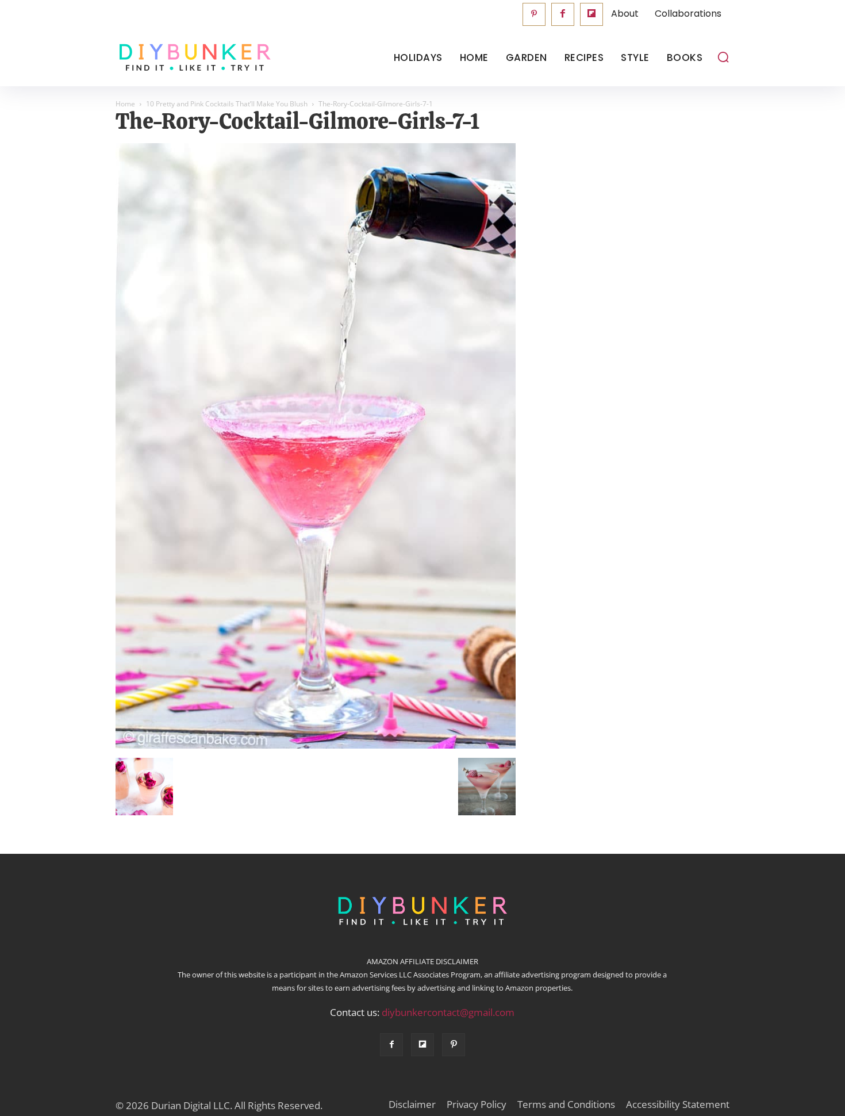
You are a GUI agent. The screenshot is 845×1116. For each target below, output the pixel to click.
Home (125, 104)
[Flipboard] (591, 14)
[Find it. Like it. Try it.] (192, 58)
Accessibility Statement (677, 1104)
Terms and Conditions (566, 1104)
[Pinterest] (534, 14)
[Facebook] (562, 14)
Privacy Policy (476, 1104)
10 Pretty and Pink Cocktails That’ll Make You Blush (227, 104)
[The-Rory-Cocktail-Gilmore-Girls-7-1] (316, 745)
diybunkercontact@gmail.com (448, 1012)
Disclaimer (412, 1104)
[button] (723, 57)
